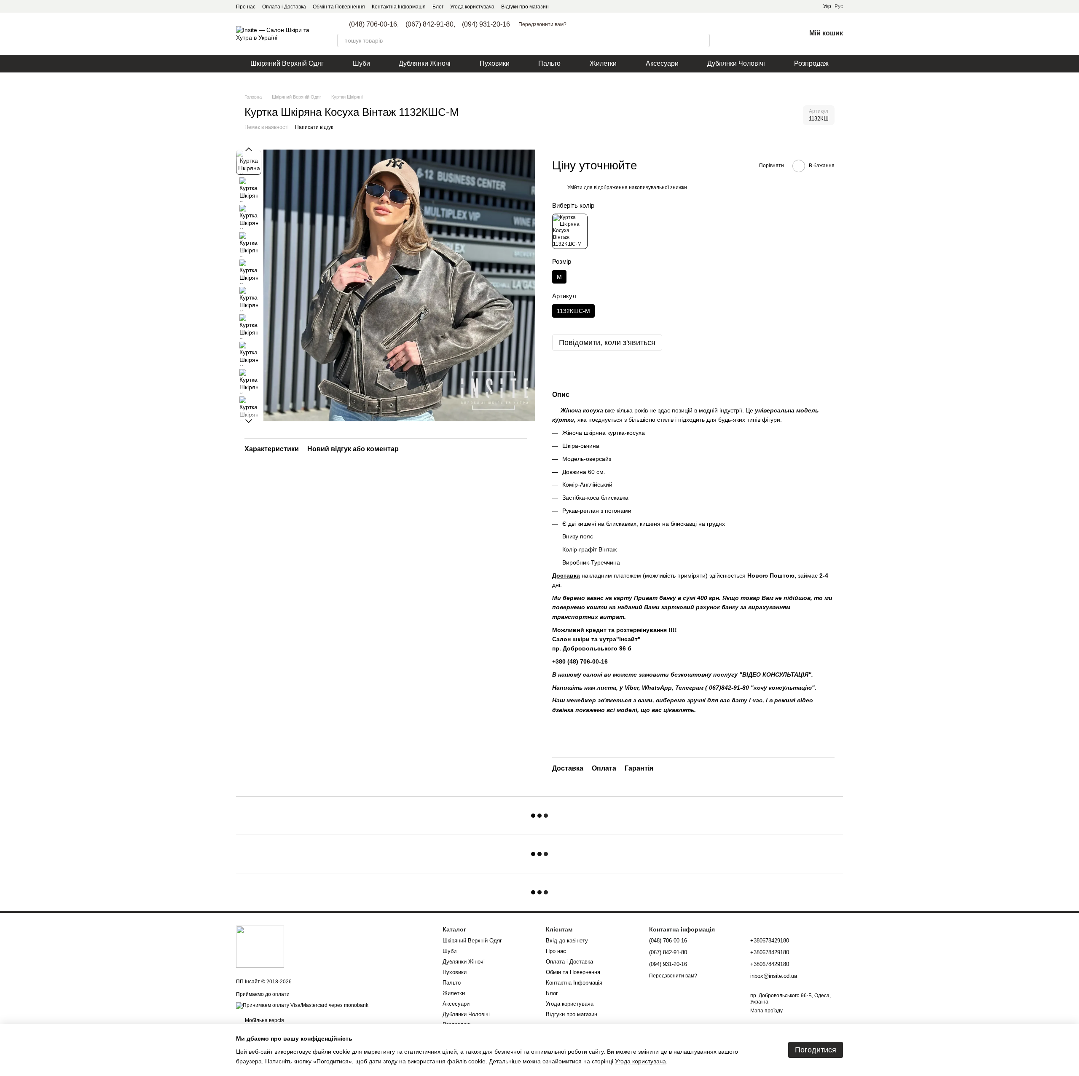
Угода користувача (472, 7)
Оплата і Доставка (284, 7)
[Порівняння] (755, 33)
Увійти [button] (574, 187)
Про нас (245, 7)
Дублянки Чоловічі (736, 63)
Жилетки (603, 63)
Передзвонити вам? (542, 24)
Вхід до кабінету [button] (567, 940)
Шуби (361, 63)
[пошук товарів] (703, 40)
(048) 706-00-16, (374, 24)
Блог (437, 7)
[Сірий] (570, 231)
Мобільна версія (264, 1020)
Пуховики (495, 63)
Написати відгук (314, 127)
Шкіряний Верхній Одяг (287, 63)
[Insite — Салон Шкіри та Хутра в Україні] (260, 946)
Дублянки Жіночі (425, 63)
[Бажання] (777, 33)
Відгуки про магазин (525, 7)
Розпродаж (811, 63)
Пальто (549, 63)
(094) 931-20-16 (486, 24)
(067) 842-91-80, (430, 24)
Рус (839, 6)
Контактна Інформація (399, 7)
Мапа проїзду (766, 1011)
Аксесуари (662, 63)
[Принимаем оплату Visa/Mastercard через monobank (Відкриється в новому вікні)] (302, 1005)
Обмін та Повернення (339, 7)
